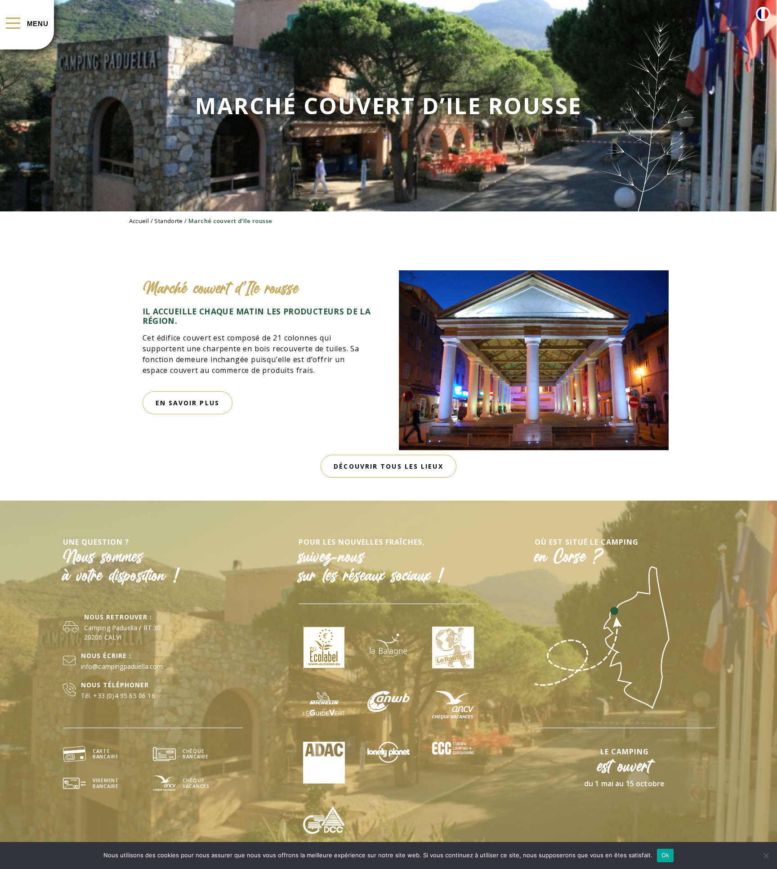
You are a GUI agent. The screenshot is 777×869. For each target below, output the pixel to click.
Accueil (139, 221)
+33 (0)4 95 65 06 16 (124, 695)
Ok (665, 855)
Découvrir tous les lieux (388, 466)
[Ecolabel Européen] (324, 647)
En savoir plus (187, 403)
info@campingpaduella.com (122, 666)
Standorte (168, 221)
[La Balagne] (388, 647)
